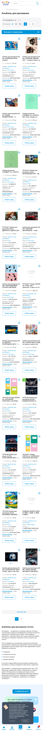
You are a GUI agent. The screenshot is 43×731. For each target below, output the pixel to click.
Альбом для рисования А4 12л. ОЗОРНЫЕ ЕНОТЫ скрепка (11, 58)
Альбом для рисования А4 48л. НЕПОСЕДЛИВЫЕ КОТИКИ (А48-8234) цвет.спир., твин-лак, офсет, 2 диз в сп (11, 285)
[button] (10, 563)
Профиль (12, 729)
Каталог (20, 729)
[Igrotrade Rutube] (34, 710)
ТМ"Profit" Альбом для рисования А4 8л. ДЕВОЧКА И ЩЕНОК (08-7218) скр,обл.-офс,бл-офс (11, 228)
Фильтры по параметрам (13, 32)
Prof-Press (10, 70)
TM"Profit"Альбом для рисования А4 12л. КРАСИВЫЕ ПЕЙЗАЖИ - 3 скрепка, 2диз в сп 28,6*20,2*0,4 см (11, 512)
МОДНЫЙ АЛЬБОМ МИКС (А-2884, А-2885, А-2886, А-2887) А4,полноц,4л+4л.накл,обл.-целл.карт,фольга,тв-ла (31, 512)
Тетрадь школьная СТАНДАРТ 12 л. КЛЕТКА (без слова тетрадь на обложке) (30, 115)
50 (16, 24)
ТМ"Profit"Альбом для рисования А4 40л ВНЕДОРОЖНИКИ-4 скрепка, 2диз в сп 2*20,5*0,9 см (29, 399)
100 (20, 24)
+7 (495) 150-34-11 (21, 691)
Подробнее (12, 721)
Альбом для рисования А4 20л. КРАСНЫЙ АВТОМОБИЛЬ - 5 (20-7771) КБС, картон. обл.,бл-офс (31, 228)
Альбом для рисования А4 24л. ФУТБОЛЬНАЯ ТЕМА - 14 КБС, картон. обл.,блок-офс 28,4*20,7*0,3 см (11, 569)
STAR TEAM (31, 525)
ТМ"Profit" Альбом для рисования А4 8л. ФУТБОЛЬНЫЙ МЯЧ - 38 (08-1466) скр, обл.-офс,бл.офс (30, 172)
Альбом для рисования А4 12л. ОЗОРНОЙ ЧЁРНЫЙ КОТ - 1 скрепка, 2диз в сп (31, 58)
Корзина (38, 728)
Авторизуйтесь (7, 80)
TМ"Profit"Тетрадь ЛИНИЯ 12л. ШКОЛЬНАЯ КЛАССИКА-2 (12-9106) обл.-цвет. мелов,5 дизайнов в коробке (11, 399)
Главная (4, 729)
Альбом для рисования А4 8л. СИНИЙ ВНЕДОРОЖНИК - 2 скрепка (11, 115)
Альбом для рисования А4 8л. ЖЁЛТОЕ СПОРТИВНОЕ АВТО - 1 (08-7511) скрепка (11, 342)
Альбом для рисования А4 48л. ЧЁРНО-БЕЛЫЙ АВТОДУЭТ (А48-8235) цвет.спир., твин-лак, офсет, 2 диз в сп (31, 569)
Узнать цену (9, 86)
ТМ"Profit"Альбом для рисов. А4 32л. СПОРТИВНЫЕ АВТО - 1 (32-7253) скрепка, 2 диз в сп (11, 456)
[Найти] (37, 3)
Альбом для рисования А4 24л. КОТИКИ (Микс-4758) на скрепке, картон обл (31, 342)
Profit (29, 184)
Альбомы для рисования (9, 67)
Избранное (29, 729)
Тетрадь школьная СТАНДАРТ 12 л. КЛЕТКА (10, 171)
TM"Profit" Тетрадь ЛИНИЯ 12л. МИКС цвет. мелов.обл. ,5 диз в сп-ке (31, 285)
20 (12, 24)
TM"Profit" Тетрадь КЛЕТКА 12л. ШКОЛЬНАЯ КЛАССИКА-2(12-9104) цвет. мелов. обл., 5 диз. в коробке (31, 456)
